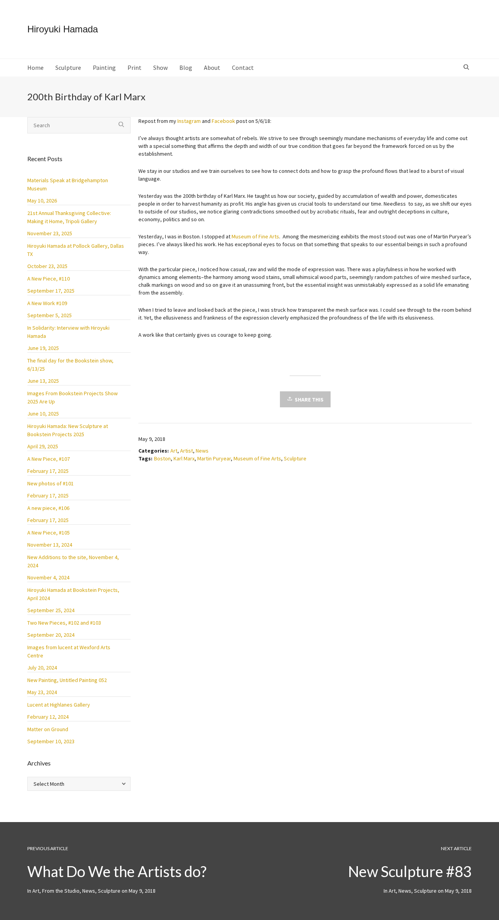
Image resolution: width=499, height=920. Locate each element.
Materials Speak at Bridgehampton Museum (67, 184)
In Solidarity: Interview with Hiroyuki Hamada (68, 331)
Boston (162, 458)
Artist (186, 450)
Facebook (223, 120)
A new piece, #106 (48, 508)
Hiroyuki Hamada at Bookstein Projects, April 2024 (73, 594)
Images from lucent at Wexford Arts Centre (68, 651)
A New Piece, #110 (48, 278)
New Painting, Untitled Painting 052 (67, 680)
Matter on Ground (47, 729)
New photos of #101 (50, 483)
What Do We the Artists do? (117, 871)
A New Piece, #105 (48, 532)
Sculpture (295, 458)
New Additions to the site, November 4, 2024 (73, 561)
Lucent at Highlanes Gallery (58, 704)
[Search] (467, 67)
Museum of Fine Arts (255, 236)
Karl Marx (184, 458)
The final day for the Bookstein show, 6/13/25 (70, 364)
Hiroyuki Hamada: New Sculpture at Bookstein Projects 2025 (67, 430)
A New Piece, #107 (48, 458)
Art (173, 450)
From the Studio (61, 890)
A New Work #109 (47, 303)
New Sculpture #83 (410, 871)
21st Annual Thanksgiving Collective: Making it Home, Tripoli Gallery (69, 217)
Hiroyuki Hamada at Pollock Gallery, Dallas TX (75, 250)
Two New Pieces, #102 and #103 (64, 622)
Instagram (189, 120)
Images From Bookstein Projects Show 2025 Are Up (72, 397)
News (202, 450)
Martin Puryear (214, 458)
